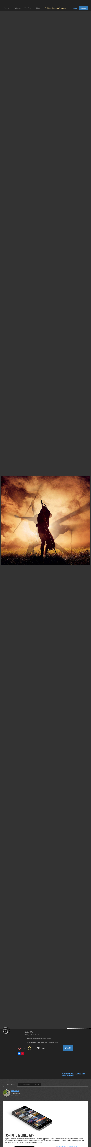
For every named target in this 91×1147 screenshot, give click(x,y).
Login (75, 8)
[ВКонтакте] (19, 1053)
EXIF (37, 1084)
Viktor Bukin (15, 1091)
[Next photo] (88, 502)
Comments (11, 1084)
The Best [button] (28, 8)
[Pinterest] (22, 1053)
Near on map (25, 1084)
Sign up (83, 8)
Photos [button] (6, 8)
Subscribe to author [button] (68, 1048)
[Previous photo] (2, 502)
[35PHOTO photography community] (13, 3)
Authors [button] (17, 8)
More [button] (38, 8)
